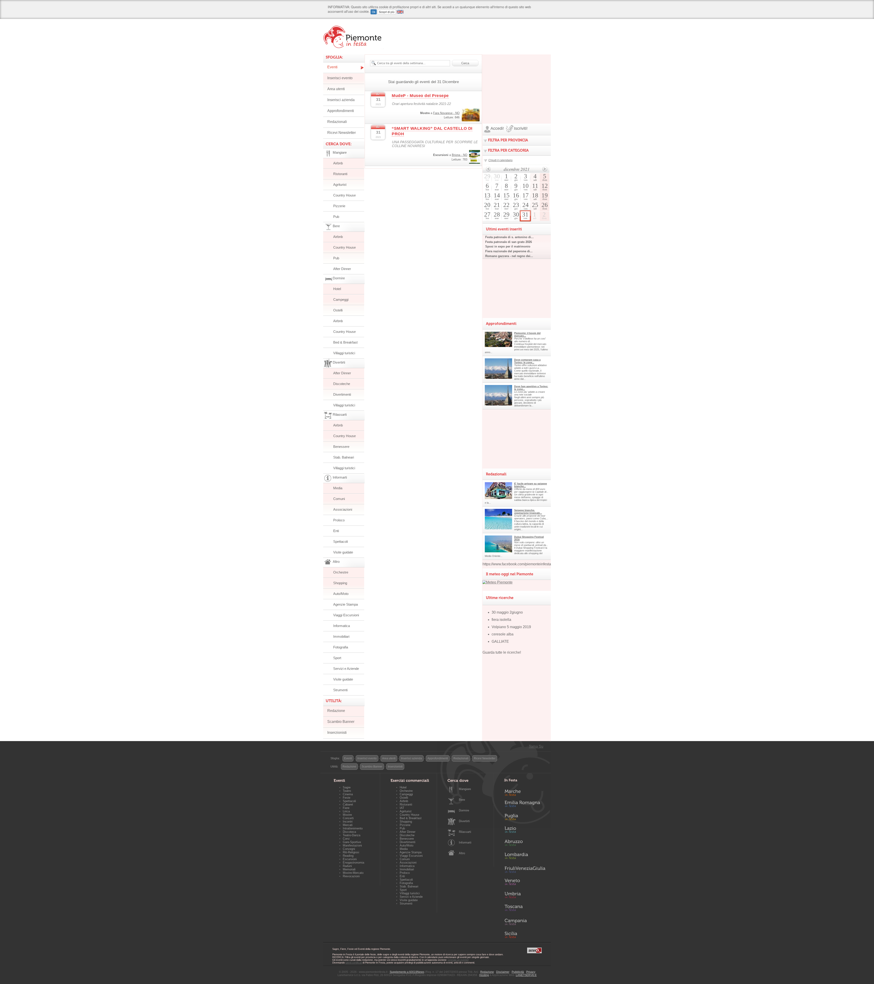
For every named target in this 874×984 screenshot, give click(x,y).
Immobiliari (341, 636)
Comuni (339, 499)
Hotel (337, 289)
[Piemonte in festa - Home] (353, 37)
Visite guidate (343, 552)
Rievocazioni (351, 876)
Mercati (348, 825)
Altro (462, 853)
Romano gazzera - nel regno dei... (509, 256)
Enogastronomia (353, 862)
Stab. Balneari (343, 457)
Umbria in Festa (524, 895)
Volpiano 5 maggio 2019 (511, 627)
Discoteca (349, 832)
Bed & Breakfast (345, 342)
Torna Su (536, 746)
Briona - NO (459, 155)
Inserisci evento (340, 78)
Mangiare (465, 789)
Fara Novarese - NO (446, 113)
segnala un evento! (458, 960)
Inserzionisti (337, 732)
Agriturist (339, 184)
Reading (348, 855)
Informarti (465, 842)
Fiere (346, 808)
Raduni (347, 866)
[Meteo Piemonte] (498, 582)
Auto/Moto (340, 594)
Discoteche (341, 384)
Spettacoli (340, 541)
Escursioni (350, 859)
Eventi (332, 67)
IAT (402, 808)
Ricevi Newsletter (341, 133)
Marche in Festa (524, 792)
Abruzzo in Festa (524, 844)
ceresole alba (502, 634)
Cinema (348, 794)
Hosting (484, 975)
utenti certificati (354, 962)
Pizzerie (339, 206)
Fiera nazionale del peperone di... (509, 251)
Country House (344, 195)
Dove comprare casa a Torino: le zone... (527, 361)
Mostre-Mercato (353, 872)
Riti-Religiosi (351, 852)
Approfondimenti (340, 111)
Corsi (346, 838)
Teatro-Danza (351, 835)
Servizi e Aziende (346, 668)
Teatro (347, 791)
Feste (346, 797)
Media (337, 488)
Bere (462, 799)
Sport (337, 658)
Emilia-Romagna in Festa (524, 805)
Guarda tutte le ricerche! (502, 652)
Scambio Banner (340, 722)
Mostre (347, 814)
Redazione (336, 711)
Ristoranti (340, 174)
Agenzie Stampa (345, 604)
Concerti (348, 818)
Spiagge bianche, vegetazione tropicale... (528, 511)
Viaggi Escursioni (346, 615)
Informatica (341, 626)
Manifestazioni (352, 845)
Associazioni (342, 509)
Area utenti (336, 89)
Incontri (348, 821)
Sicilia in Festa (524, 934)
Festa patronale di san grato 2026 (508, 242)
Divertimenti (342, 394)
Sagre (347, 787)
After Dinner (342, 269)
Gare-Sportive (352, 842)
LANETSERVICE (526, 975)
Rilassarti (465, 832)
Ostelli (338, 310)
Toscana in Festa (524, 908)
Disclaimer (502, 972)
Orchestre (340, 572)
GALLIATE (500, 641)
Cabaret (348, 804)
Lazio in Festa (524, 831)
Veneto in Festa (524, 882)
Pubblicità (518, 972)
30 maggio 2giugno (507, 612)
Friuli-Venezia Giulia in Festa (524, 869)
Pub (336, 217)
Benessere (341, 447)
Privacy (530, 972)
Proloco (339, 520)
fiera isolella (501, 620)
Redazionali (337, 122)
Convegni (349, 849)
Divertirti (464, 821)
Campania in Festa (524, 921)
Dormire (464, 810)
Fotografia (340, 647)
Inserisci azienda (341, 100)
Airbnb (338, 163)
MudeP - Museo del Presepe (420, 95)
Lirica (346, 811)
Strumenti (340, 690)
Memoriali (349, 869)
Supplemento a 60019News (407, 972)
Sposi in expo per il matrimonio (507, 246)
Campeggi (340, 299)
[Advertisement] (517, 82)
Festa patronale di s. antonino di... (509, 237)
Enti (336, 531)
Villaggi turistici (344, 353)
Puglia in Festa (524, 818)
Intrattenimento (353, 828)
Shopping (340, 583)
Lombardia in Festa (524, 857)
